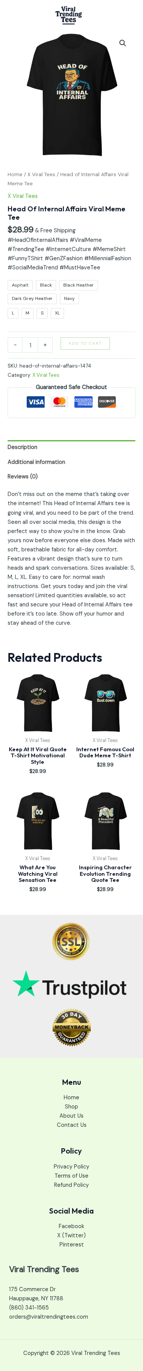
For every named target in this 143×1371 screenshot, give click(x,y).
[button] (123, 43)
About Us (71, 1116)
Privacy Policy (71, 1166)
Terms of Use (71, 1176)
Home (15, 174)
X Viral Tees (41, 174)
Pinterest (71, 1244)
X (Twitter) (71, 1235)
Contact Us (72, 1125)
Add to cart (85, 343)
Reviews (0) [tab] (23, 476)
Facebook (71, 1226)
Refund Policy (71, 1185)
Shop (71, 1106)
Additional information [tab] (36, 462)
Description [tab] (22, 447)
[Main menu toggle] (127, 15)
